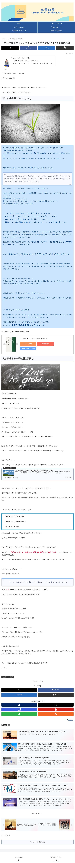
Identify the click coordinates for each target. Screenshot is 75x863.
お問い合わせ (19, 857)
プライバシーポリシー (55, 857)
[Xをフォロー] (56, 705)
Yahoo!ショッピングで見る (28, 348)
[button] (65, 48)
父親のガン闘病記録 (8, 677)
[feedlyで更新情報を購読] (19, 714)
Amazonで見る (28, 344)
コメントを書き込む (37, 842)
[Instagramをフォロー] (19, 709)
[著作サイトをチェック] (19, 705)
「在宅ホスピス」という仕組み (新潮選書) (33, 339)
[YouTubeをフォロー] (56, 709)
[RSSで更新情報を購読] (56, 714)
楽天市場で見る (45, 344)
